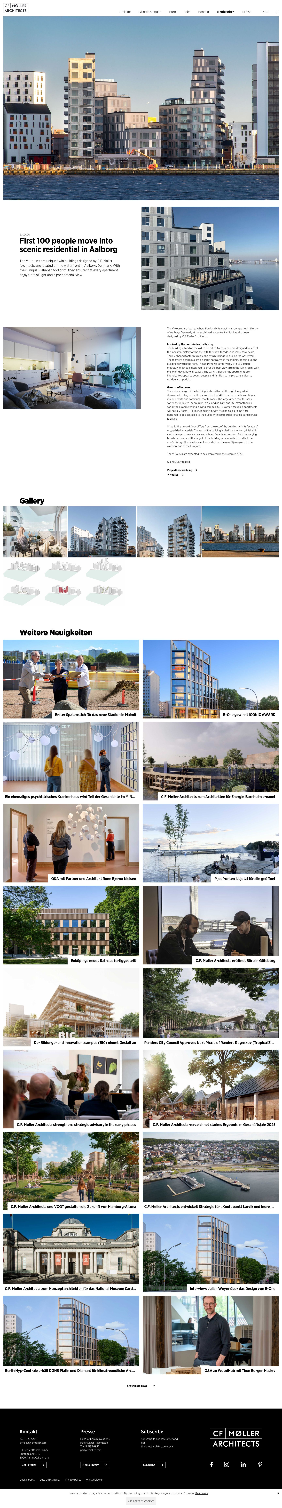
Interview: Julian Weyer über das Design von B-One (232, 1288)
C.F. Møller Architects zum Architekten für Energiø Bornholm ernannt (218, 796)
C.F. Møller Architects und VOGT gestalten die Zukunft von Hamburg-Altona (73, 1206)
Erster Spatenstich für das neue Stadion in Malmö (95, 714)
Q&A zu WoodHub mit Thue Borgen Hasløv (239, 1370)
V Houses (172, 474)
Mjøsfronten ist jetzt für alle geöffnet (245, 878)
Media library (90, 1465)
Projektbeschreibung (179, 470)
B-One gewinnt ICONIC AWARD (249, 714)
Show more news (137, 1385)
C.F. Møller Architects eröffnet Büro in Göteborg (235, 960)
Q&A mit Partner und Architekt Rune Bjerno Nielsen (93, 878)
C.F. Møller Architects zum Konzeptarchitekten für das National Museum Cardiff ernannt (77, 1288)
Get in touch (29, 1465)
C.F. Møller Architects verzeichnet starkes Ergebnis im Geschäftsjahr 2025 (214, 1124)
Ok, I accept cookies (141, 1501)
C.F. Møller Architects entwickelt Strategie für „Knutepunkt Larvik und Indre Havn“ (212, 1206)
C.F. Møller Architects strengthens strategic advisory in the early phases (76, 1124)
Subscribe (149, 1465)
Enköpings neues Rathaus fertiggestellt (103, 960)
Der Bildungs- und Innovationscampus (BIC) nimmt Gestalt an (85, 1042)
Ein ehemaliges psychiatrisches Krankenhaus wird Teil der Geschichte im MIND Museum (77, 796)
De (262, 12)
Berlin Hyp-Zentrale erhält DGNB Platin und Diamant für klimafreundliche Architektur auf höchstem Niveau (93, 1370)
